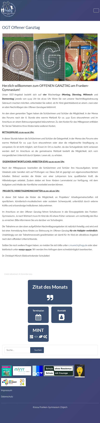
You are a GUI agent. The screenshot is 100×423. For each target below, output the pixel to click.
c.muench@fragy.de (77, 245)
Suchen (38, 350)
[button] (50, 292)
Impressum (6, 390)
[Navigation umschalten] (96, 10)
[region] (50, 292)
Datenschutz (7, 396)
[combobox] (17, 350)
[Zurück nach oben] (95, 417)
